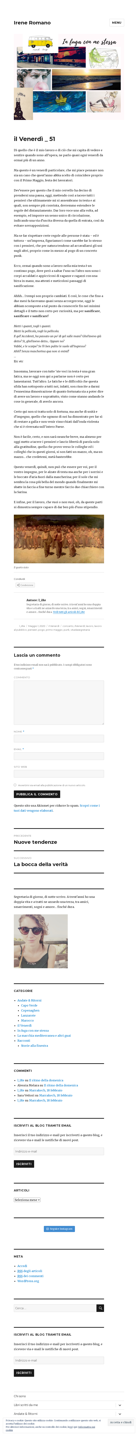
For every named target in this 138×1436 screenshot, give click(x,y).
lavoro (89, 626)
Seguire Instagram (61, 1228)
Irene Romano (32, 23)
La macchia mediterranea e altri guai (44, 1035)
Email (19, 749)
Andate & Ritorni (29, 1000)
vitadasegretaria (80, 629)
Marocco (27, 1020)
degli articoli (29, 1271)
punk (67, 629)
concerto (68, 626)
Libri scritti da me (26, 1405)
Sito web (20, 766)
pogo (41, 629)
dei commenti (30, 1276)
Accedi (22, 1266)
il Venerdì (54, 626)
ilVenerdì (80, 626)
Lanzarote (28, 1015)
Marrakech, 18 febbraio (45, 1090)
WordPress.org (28, 1281)
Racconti (23, 1040)
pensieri (32, 629)
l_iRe (22, 626)
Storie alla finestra (34, 1045)
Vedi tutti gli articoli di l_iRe (69, 612)
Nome (19, 731)
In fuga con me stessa (33, 1030)
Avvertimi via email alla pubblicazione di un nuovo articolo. (52, 785)
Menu (116, 22)
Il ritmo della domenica (46, 1080)
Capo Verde (29, 1005)
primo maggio (54, 629)
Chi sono (20, 1396)
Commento (22, 677)
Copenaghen (30, 1010)
